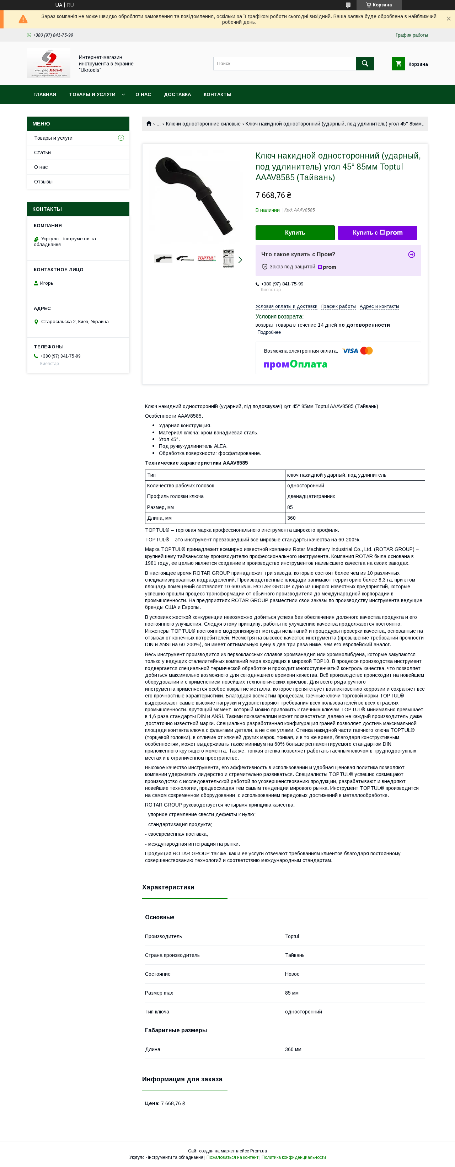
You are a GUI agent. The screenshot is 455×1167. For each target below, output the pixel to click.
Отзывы (43, 181)
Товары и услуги (92, 94)
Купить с (365, 233)
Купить (295, 233)
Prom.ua (258, 1151)
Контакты (217, 94)
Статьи (42, 152)
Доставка (177, 94)
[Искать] (365, 63)
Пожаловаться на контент (232, 1157)
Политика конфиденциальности (294, 1157)
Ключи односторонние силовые (203, 124)
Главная (44, 94)
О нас (143, 94)
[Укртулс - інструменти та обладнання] (48, 76)
